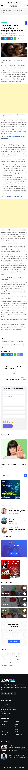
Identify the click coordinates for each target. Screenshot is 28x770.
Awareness (11, 745)
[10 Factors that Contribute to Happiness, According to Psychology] (4, 530)
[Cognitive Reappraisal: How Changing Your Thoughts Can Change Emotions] (4, 748)
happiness (4, 656)
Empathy (21, 653)
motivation (11, 659)
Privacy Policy (4, 711)
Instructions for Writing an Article (8, 709)
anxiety (3, 653)
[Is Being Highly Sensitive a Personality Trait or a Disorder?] (4, 756)
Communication (20, 341)
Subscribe (14, 553)
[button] (23, 435)
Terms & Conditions (5, 715)
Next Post (22, 377)
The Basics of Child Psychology (14, 196)
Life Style (11, 508)
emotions (15, 653)
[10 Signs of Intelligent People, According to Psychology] (4, 511)
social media (4, 665)
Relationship (4, 662)
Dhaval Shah (5, 33)
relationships (11, 662)
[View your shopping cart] (26, 6)
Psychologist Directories (6, 707)
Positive (16, 527)
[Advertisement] (14, 98)
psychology (17, 659)
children (12, 341)
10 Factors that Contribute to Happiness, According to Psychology (17, 531)
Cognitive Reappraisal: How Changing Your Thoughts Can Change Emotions (17, 749)
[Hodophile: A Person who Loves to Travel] (4, 520)
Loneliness (10, 656)
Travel (10, 518)
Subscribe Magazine (5, 704)
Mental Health (17, 656)
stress (10, 665)
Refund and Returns (5, 713)
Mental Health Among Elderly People (15, 379)
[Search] (24, 6)
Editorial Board (4, 706)
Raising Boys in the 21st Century (15, 243)
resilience (18, 662)
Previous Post (7, 365)
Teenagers (4, 347)
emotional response (6, 344)
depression (9, 653)
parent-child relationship (17, 344)
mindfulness (4, 659)
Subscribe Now (14, 641)
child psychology (5, 341)
